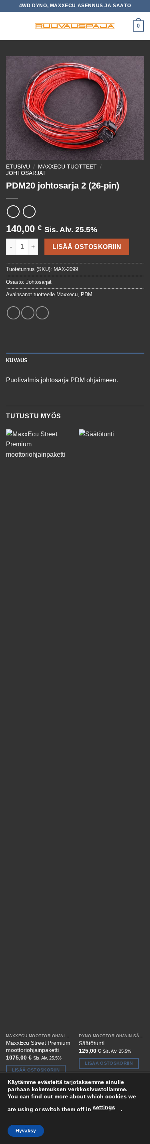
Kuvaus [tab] (17, 360)
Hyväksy (26, 1131)
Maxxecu (67, 294)
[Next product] (13, 211)
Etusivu (18, 167)
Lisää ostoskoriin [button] (36, 1070)
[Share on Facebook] (27, 312)
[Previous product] (29, 211)
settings (104, 1107)
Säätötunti (91, 1043)
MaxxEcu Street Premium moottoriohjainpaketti (38, 1046)
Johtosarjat (26, 173)
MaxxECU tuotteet (67, 167)
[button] (11, 26)
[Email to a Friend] (42, 312)
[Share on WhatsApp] (13, 312)
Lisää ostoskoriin (87, 246)
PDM (86, 294)
